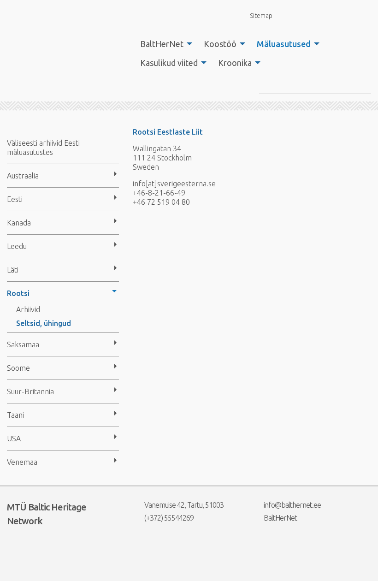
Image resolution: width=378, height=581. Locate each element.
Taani (15, 415)
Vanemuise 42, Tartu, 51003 (184, 505)
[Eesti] (311, 16)
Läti (12, 270)
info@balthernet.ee (292, 505)
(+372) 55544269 (169, 518)
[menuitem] (164, 44)
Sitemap (261, 15)
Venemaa (22, 462)
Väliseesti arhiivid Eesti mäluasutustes (43, 147)
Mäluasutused (284, 43)
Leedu (17, 246)
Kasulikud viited (169, 62)
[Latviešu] (329, 16)
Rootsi (18, 293)
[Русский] (364, 16)
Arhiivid (28, 309)
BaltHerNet (161, 43)
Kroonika (235, 62)
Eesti (15, 199)
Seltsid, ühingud (43, 323)
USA (14, 438)
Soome (18, 368)
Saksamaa (23, 344)
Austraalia (23, 176)
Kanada (19, 223)
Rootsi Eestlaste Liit (168, 132)
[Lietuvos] (346, 16)
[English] (294, 16)
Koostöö (220, 43)
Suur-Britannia (30, 391)
